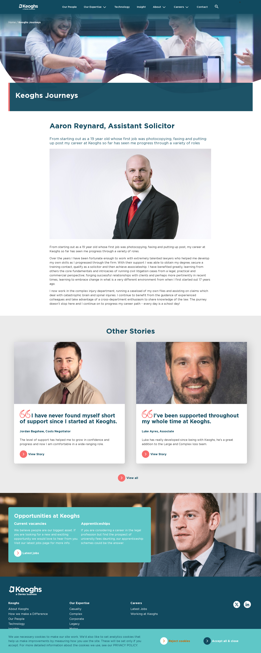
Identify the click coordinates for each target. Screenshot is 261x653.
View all (132, 477)
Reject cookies (179, 641)
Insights (13, 628)
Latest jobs (31, 553)
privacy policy (125, 645)
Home (12, 22)
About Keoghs (18, 608)
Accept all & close (225, 641)
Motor (73, 628)
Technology (16, 623)
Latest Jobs (138, 608)
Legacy (74, 623)
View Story (36, 454)
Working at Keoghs (144, 613)
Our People (16, 618)
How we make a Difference (28, 613)
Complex (75, 613)
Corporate (76, 618)
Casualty (75, 608)
